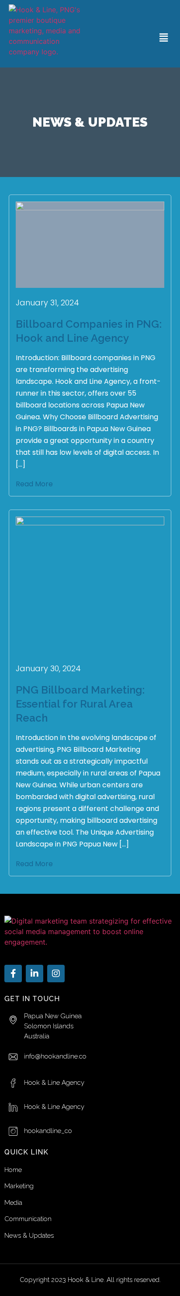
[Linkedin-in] (34, 973)
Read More (34, 484)
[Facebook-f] (13, 973)
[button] (163, 37)
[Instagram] (56, 973)
